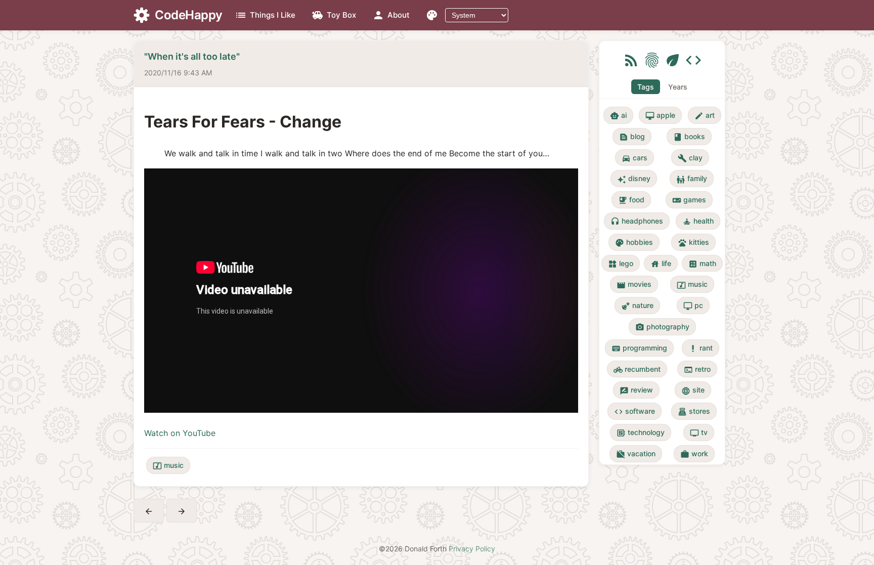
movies (634, 284)
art (704, 115)
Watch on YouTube (179, 433)
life (660, 264)
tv (699, 433)
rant (700, 348)
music (168, 465)
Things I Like (265, 15)
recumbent (637, 369)
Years (677, 86)
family (691, 179)
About (391, 15)
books (689, 137)
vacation (636, 454)
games (689, 200)
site (693, 390)
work (694, 454)
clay (690, 158)
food (631, 200)
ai (618, 115)
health (698, 221)
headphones (636, 221)
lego (620, 264)
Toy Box (334, 15)
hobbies (634, 242)
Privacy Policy (472, 548)
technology (641, 433)
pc (693, 306)
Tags (645, 86)
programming (639, 348)
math (702, 264)
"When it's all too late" (192, 56)
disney (633, 179)
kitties (693, 242)
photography (662, 327)
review (636, 390)
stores (694, 411)
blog (632, 137)
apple (660, 115)
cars (634, 158)
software (634, 411)
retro (697, 369)
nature (637, 306)
